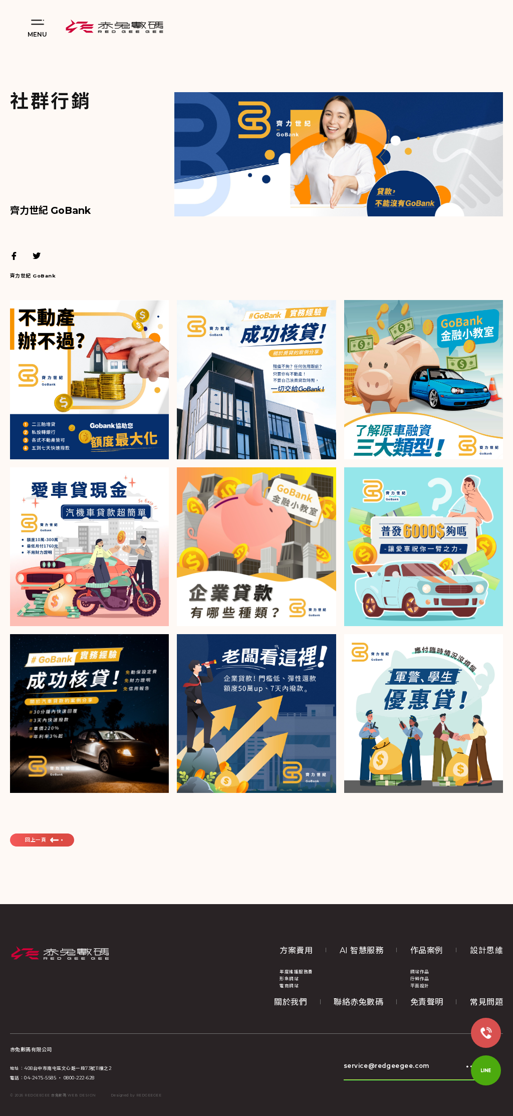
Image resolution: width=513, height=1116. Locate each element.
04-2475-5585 (40, 1077)
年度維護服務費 (296, 971)
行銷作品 (419, 978)
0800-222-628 (79, 1077)
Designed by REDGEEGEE (136, 1095)
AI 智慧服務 (361, 950)
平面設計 (419, 985)
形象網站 (289, 978)
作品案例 (426, 950)
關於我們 (290, 1002)
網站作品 (419, 971)
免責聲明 (426, 1002)
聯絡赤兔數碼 (358, 1002)
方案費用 (296, 950)
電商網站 (289, 985)
